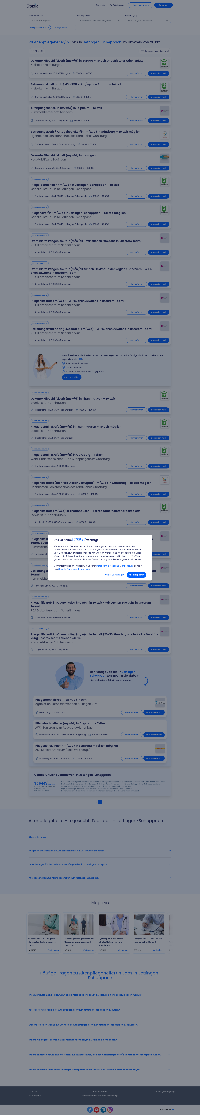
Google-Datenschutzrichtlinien (74, 569)
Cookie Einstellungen (114, 575)
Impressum (127, 565)
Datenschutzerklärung (107, 565)
